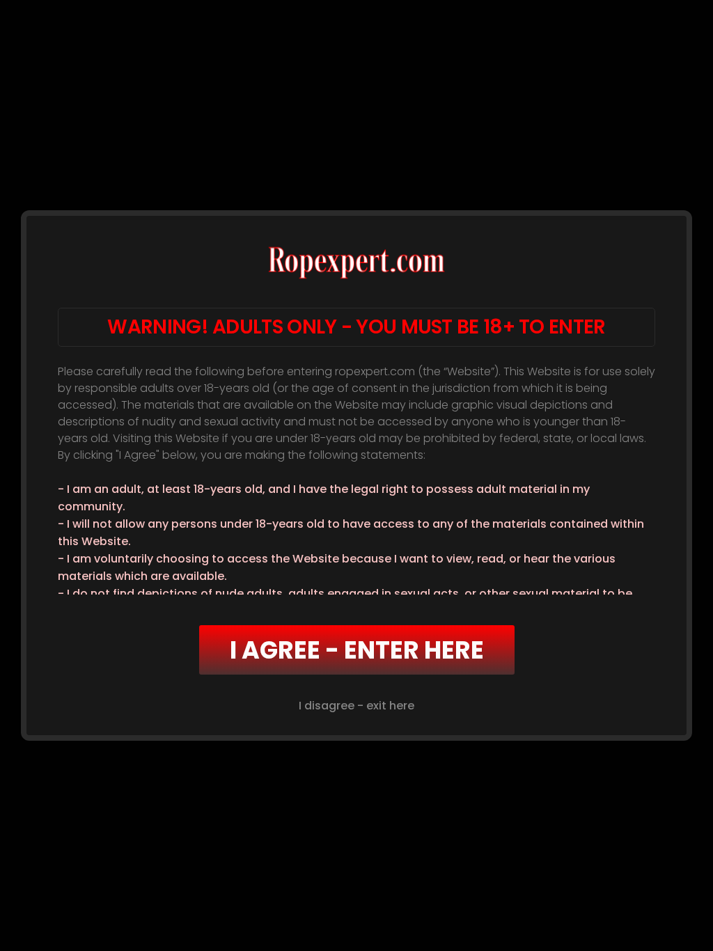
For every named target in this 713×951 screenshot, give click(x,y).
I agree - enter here (357, 650)
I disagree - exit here (356, 706)
